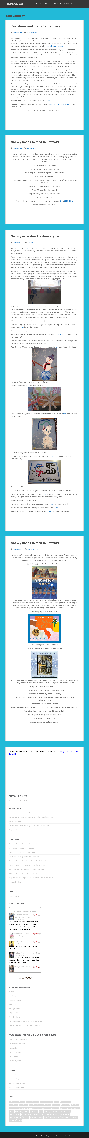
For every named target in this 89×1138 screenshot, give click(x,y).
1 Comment (30, 242)
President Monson (51, 1114)
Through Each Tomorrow (23, 967)
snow (46, 1117)
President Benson (64, 1111)
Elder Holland (65, 1105)
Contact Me (68, 4)
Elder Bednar (23, 1105)
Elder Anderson (65, 1102)
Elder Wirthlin (31, 1108)
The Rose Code (19, 942)
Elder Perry (13, 1108)
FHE (38, 1108)
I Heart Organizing (15, 1000)
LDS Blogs (12, 1075)
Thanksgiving (65, 1117)
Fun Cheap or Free (15, 996)
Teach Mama (13, 1056)
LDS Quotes (33, 1111)
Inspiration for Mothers (42, 4)
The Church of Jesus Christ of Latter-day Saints (25, 1021)
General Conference (52, 1108)
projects (25, 1117)
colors (42, 1102)
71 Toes (12, 992)
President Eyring (14, 1114)
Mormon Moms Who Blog (18, 1087)
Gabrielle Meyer (20, 969)
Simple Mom (13, 1013)
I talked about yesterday (55, 46)
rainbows (33, 1117)
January (26, 1111)
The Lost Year (19, 953)
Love (40, 1111)
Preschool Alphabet (15, 1052)
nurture (46, 1111)
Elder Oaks (75, 1105)
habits (11, 1111)
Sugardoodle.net (14, 1017)
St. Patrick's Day (54, 1117)
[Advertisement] (29, 118)
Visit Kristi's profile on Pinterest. (20, 801)
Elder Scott (21, 1108)
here (48, 100)
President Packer (64, 1114)
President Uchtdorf (15, 1117)
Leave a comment (31, 33)
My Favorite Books (15, 821)
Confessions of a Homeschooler (20, 1039)
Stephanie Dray (20, 919)
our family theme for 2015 (59, 104)
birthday (12, 1102)
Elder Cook (47, 1105)
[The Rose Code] (11, 943)
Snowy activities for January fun (36, 236)
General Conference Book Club (69, 1108)
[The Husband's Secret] (11, 935)
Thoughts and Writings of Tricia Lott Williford (24, 1025)
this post (27, 248)
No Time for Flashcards (17, 1044)
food (42, 1108)
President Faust (26, 1114)
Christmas (35, 1102)
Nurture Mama (15, 3)
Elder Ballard (13, 1105)
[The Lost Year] (11, 955)
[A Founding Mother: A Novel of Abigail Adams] (11, 916)
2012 (71, 201)
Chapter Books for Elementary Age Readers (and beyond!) (29, 826)
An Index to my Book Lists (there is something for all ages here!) (31, 817)
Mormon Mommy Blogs (17, 1083)
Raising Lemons (14, 1008)
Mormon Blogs (14, 1079)
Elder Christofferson (35, 1105)
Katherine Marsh (20, 955)
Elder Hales (55, 1105)
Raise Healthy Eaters (16, 1004)
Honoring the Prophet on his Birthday (22, 813)
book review (20, 1102)
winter (20, 1121)
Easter (56, 1102)
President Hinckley (38, 1114)
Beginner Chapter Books (17, 830)
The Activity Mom (15, 1061)
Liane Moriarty (19, 936)
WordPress (80, 1136)
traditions (74, 1117)
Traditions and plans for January (35, 26)
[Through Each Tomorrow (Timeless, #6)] (11, 969)
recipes (40, 1117)
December (49, 1102)
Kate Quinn (19, 944)
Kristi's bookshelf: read (25, 911)
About (78, 4)
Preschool (54, 1111)
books (28, 1102)
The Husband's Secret (21, 934)
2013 (66, 201)
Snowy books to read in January (35, 142)
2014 (61, 201)
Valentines (13, 1121)
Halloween (18, 1111)
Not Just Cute (13, 1048)
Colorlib (66, 1136)
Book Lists (57, 4)
